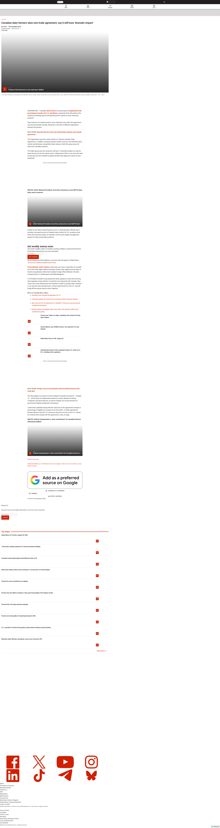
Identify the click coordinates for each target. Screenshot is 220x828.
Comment (34, 493)
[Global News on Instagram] (91, 768)
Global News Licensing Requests (10, 802)
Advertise (3, 816)
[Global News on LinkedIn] (13, 781)
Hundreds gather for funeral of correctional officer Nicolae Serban (55, 299)
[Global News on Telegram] (65, 781)
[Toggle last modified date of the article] (20, 28)
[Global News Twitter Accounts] (39, 768)
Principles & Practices (7, 785)
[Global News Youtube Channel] (65, 768)
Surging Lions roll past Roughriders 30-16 (46, 295)
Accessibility (4, 823)
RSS (1, 792)
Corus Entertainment (6, 821)
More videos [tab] (44, 293)
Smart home (4, 798)
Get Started (33, 257)
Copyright (3, 812)
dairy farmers (51, 111)
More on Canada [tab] (33, 293)
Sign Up (5, 517)
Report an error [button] (56, 496)
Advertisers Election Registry (9, 800)
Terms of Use (4, 814)
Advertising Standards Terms (9, 818)
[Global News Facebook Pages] (13, 768)
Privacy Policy (51, 262)
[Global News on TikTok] (39, 781)
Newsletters (4, 794)
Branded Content (5, 788)
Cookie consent (5, 804)
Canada (3, 19)
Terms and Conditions (35, 262)
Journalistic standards (56, 490)
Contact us (3, 790)
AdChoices (216, 826)
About (2, 783)
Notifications (4, 796)
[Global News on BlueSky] (91, 781)
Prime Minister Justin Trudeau (38, 267)
